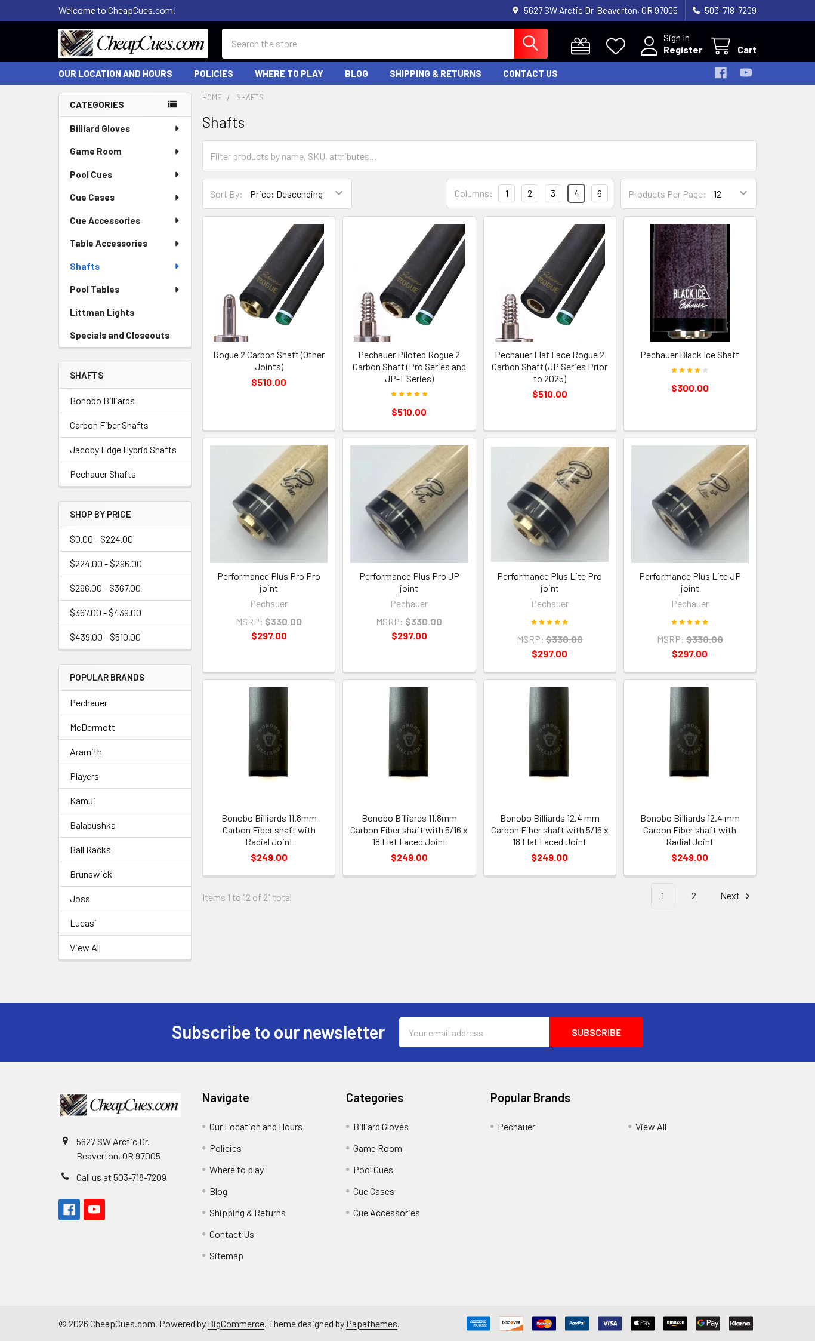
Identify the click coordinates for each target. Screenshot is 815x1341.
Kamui (82, 800)
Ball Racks (90, 849)
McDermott (92, 727)
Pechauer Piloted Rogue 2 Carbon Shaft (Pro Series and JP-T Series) (409, 366)
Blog (356, 73)
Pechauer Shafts (103, 473)
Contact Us (530, 73)
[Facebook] (720, 73)
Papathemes (371, 1323)
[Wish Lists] (618, 46)
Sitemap (226, 1255)
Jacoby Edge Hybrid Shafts (123, 449)
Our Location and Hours (115, 73)
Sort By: (226, 193)
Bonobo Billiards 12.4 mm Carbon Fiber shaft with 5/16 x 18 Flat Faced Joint (550, 829)
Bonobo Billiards (102, 400)
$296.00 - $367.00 (105, 587)
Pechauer (88, 702)
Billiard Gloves (100, 128)
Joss (80, 898)
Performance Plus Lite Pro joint (549, 581)
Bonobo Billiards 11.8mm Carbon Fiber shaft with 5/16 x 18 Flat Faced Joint (409, 829)
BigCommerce (236, 1323)
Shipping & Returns (435, 73)
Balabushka (93, 825)
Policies (213, 73)
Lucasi (83, 922)
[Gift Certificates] (583, 46)
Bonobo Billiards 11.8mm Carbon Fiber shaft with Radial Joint (269, 829)
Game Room (96, 151)
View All (85, 947)
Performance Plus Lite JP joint (690, 581)
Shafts (85, 266)
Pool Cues (91, 174)
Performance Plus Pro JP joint (409, 581)
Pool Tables (94, 289)
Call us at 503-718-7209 (121, 1177)
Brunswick (91, 873)
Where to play (289, 73)
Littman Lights (102, 312)
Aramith (86, 751)
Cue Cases (92, 197)
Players (84, 776)
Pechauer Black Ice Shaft (689, 354)
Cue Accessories (105, 220)
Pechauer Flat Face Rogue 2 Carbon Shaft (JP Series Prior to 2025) (549, 366)
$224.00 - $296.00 (106, 563)
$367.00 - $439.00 (105, 612)
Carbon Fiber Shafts (109, 424)
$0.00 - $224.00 (101, 539)
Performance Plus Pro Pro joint (268, 581)
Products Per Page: (667, 193)
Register (682, 49)
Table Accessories (108, 243)
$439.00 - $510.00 (105, 636)
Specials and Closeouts (119, 335)
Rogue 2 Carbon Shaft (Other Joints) (269, 360)
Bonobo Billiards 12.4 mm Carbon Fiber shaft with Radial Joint (690, 829)
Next (731, 895)
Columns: (474, 193)
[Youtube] (746, 73)
